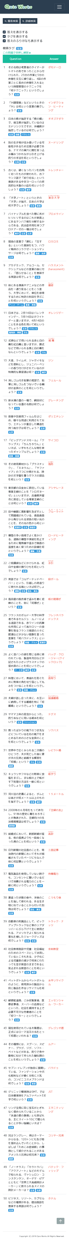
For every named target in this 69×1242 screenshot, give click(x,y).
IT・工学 (19, 670)
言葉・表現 (31, 305)
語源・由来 (41, 253)
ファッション (30, 722)
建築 (17, 591)
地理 (17, 134)
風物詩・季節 (15, 332)
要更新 (12, 826)
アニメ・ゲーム (16, 305)
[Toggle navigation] (59, 7)
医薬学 (18, 527)
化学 (30, 233)
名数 (39, 1190)
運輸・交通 (35, 551)
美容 (34, 1083)
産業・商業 (14, 456)
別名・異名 (33, 591)
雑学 (28, 189)
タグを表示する (17, 36)
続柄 (11, 766)
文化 (26, 332)
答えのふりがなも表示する (25, 41)
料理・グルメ (31, 642)
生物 (17, 162)
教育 (39, 206)
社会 (27, 941)
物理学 (33, 527)
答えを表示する (17, 32)
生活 (17, 94)
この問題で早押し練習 (17, 52)
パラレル (26, 134)
